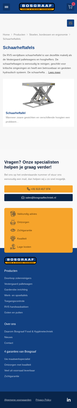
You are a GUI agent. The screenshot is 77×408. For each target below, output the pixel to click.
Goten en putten (13, 312)
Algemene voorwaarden (17, 399)
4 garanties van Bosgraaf (20, 351)
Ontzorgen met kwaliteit (17, 364)
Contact (8, 342)
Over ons (10, 324)
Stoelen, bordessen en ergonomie (48, 34)
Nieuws (8, 337)
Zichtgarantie (11, 376)
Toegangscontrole (14, 301)
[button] (6, 7)
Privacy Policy (43, 399)
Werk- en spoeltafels (16, 295)
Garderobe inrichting (16, 289)
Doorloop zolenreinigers (17, 278)
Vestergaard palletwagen (18, 283)
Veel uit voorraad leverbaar (19, 370)
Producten (19, 34)
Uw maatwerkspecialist (17, 359)
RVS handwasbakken (16, 306)
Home (6, 34)
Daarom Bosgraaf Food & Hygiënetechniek (28, 331)
